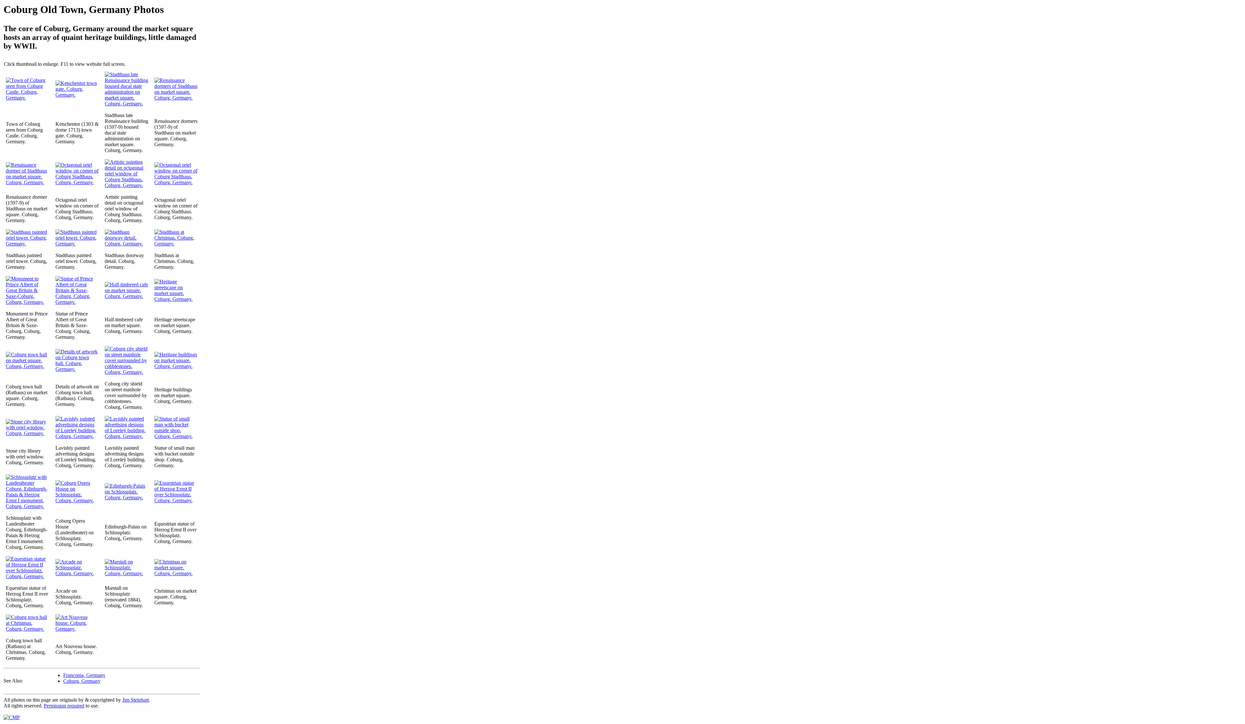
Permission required (64, 705)
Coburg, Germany (82, 681)
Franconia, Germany (84, 675)
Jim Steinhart (135, 700)
